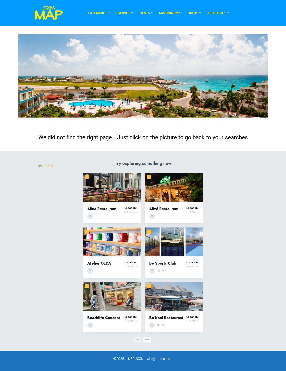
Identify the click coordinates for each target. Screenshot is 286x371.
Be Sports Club (162, 263)
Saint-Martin (192, 212)
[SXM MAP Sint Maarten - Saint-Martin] (48, 13)
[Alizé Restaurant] (174, 187)
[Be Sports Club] (174, 242)
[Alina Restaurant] (112, 187)
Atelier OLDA (99, 263)
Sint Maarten (130, 212)
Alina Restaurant (102, 209)
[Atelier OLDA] (112, 242)
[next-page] (147, 339)
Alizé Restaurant (164, 209)
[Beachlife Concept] (112, 296)
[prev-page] (137, 339)
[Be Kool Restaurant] (174, 296)
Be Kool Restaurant (166, 318)
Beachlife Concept (103, 318)
